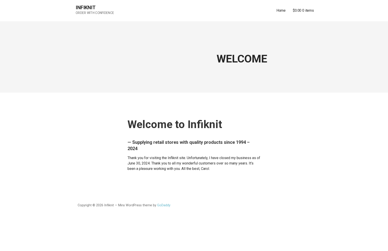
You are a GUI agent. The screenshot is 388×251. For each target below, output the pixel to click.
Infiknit (86, 7)
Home (281, 10)
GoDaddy (163, 205)
